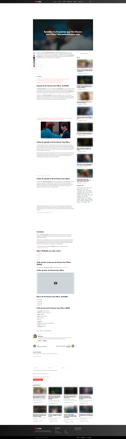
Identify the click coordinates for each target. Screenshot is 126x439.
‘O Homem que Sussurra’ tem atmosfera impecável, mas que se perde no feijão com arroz (85, 118)
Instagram (39, 253)
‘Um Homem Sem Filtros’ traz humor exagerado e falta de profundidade (50, 80)
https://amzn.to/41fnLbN (43, 247)
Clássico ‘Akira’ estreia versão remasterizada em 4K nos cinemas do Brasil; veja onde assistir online (84, 180)
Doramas (83, 193)
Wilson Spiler (58, 37)
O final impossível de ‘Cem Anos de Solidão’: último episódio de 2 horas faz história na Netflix (39, 415)
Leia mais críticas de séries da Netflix (43, 175)
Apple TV (78, 189)
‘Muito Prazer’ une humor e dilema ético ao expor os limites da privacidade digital (85, 165)
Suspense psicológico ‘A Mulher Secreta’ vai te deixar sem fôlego (84, 102)
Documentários (79, 193)
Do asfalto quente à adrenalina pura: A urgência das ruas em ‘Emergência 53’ (86, 415)
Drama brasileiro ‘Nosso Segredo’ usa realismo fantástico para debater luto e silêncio (84, 149)
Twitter (38, 255)
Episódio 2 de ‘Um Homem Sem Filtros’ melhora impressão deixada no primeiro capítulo (52, 79)
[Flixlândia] (38, 2)
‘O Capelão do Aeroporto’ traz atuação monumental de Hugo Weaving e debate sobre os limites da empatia (85, 397)
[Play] (55, 283)
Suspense (78, 200)
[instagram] (81, 437)
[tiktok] (86, 437)
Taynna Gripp (80, 89)
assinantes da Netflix (64, 267)
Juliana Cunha (80, 73)
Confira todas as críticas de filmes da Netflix (44, 212)
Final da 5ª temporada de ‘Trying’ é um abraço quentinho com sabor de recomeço (55, 415)
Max (84, 196)
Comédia (84, 190)
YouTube (39, 259)
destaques (89, 190)
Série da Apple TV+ (87, 200)
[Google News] (90, 437)
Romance (86, 199)
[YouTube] (83, 437)
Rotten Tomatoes (90, 199)
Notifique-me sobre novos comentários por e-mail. (41, 373)
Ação (84, 189)
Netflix (67, 52)
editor (88, 193)
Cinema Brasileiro (79, 190)
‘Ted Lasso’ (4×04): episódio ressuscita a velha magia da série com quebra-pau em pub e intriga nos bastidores (70, 416)
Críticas (87, 190)
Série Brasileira (82, 200)
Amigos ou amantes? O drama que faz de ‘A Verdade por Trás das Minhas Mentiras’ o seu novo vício (85, 70)
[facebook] (77, 437)
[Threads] (88, 437)
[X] (79, 437)
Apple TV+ (82, 189)
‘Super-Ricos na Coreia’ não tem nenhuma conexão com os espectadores (50, 82)
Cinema (87, 189)
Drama (86, 193)
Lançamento (78, 196)
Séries (91, 200)
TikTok (38, 257)
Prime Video (78, 199)
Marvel (82, 196)
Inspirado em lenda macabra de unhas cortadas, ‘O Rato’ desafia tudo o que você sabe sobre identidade (85, 86)
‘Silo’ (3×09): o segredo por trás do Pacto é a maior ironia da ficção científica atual (85, 133)
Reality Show (82, 199)
